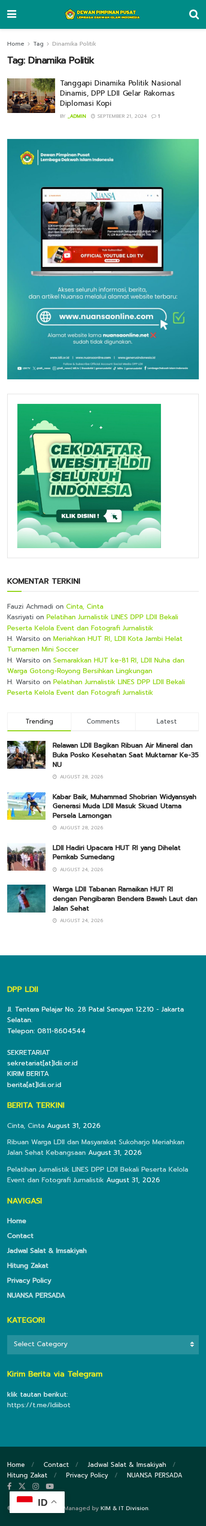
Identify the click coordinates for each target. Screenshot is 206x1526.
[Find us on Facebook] (9, 1486)
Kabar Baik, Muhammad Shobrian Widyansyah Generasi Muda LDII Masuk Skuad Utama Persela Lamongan (124, 806)
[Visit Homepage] (103, 14)
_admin (77, 116)
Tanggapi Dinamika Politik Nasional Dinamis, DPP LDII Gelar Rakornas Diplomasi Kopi (120, 93)
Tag (38, 43)
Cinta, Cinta (84, 606)
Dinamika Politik (74, 43)
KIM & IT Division (125, 1508)
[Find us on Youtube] (50, 1486)
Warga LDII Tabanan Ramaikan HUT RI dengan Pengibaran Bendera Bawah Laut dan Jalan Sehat (125, 898)
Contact (20, 1236)
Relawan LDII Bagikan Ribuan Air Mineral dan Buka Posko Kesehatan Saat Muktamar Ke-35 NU (126, 754)
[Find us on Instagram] (36, 1486)
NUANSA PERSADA (36, 1295)
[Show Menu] (11, 14)
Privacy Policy (29, 1281)
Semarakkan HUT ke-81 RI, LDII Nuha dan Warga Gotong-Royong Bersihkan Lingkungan (95, 665)
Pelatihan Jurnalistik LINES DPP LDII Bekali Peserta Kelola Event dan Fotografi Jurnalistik (92, 622)
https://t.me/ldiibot (38, 1405)
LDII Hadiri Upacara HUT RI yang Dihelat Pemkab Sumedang (117, 853)
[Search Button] (194, 14)
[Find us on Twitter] (22, 1486)
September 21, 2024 (121, 116)
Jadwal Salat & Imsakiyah (47, 1251)
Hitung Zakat (27, 1266)
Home (15, 43)
